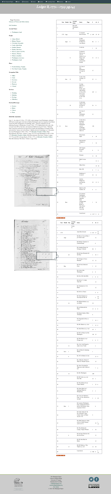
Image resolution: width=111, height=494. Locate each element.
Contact (69, 1)
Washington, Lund (17, 32)
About (18, 1)
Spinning (14, 95)
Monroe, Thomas (16, 53)
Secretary (14, 80)
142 (88, 33)
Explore (41, 1)
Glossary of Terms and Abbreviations (19, 22)
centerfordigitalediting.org (55, 485)
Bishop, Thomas (16, 41)
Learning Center (51, 1)
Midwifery (15, 99)
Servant (14, 82)
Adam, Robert (16, 39)
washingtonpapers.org (56, 483)
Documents (26, 1)
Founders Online (41, 132)
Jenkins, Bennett (16, 47)
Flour (13, 112)
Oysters (14, 106)
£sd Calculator (13, 25)
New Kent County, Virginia (19, 69)
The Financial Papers (8, 1)
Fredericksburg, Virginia (18, 67)
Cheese (14, 110)
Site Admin (56, 487)
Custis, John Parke (17, 45)
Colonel (14, 86)
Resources (60, 1)
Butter (13, 108)
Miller (13, 76)
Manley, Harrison (16, 49)
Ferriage (14, 97)
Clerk (13, 78)
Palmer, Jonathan (16, 56)
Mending (14, 93)
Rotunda (34, 132)
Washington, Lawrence (18, 58)
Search (34, 1)
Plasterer (14, 84)
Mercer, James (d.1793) (18, 51)
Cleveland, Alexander (17, 43)
